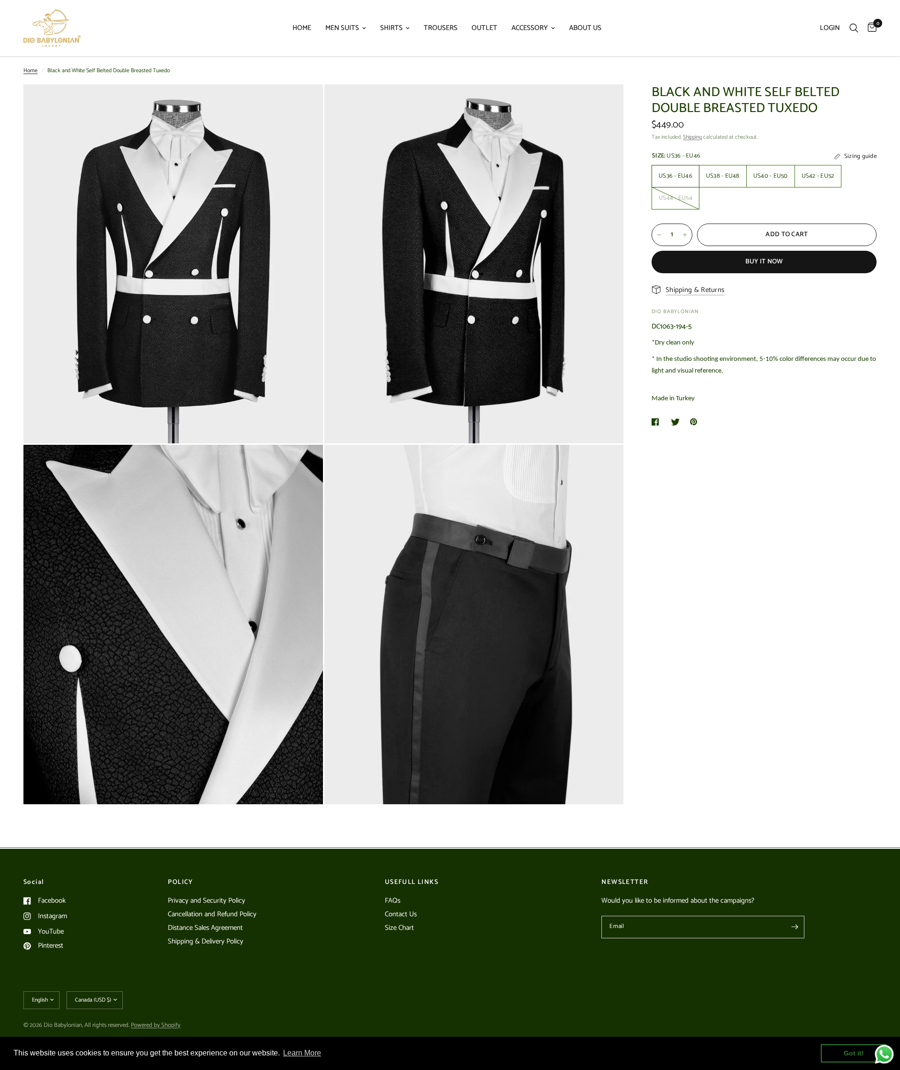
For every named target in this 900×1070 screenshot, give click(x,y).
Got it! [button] (854, 1053)
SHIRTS (391, 28)
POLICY (180, 882)
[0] (870, 28)
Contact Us (401, 914)
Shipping (692, 137)
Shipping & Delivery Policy (205, 941)
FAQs (392, 900)
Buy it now (764, 261)
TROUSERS (441, 28)
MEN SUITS (342, 28)
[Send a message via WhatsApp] (884, 1054)
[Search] (854, 28)
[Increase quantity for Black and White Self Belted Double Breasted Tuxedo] (685, 235)
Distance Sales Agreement (205, 928)
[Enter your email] (795, 927)
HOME (301, 28)
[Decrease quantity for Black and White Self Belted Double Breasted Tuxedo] (659, 235)
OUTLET (484, 28)
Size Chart (399, 928)
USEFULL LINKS (411, 882)
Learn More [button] (302, 1053)
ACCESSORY (529, 28)
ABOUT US (585, 28)
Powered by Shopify (155, 1025)
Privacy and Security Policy (206, 900)
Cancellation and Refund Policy (212, 914)
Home (30, 70)
